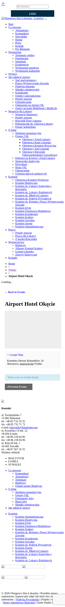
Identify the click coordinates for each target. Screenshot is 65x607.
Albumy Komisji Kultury (29, 248)
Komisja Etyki (23, 207)
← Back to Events (15, 292)
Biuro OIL (21, 167)
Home (11, 263)
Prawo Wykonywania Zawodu (32, 83)
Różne (18, 39)
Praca (18, 42)
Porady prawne (23, 98)
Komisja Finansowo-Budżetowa (33, 211)
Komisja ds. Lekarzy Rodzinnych (33, 192)
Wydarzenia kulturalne (27, 70)
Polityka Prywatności (27, 599)
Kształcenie (21, 92)
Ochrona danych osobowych (31, 173)
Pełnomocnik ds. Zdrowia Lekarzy (34, 123)
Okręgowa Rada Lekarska (36, 142)
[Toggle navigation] (45, 19)
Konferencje (22, 64)
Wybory (12, 74)
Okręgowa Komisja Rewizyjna (39, 145)
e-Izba (32, 13)
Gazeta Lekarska (24, 251)
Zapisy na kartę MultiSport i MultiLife (36, 108)
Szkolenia (20, 61)
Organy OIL (22, 136)
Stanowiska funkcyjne (27, 161)
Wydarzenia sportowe (27, 67)
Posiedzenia (21, 58)
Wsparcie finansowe (26, 114)
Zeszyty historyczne (26, 254)
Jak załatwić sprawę (19, 77)
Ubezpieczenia (23, 102)
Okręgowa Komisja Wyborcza (32, 179)
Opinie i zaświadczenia (28, 95)
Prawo (11, 229)
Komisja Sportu (23, 223)
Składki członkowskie (27, 89)
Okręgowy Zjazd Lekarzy (36, 139)
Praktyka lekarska (25, 86)
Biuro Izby (21, 501)
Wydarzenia (14, 52)
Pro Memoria (22, 49)
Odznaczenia (22, 170)
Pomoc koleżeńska (25, 126)
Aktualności (21, 30)
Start (10, 24)
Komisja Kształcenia (26, 214)
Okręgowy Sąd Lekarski (35, 148)
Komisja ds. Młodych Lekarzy (32, 195)
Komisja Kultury (24, 217)
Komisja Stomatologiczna (29, 226)
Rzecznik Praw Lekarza (28, 120)
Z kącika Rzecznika (26, 239)
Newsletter (21, 36)
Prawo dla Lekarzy (25, 235)
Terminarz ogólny (25, 55)
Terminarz (20, 479)
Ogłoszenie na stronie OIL (29, 105)
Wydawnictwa (16, 242)
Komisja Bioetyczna (26, 183)
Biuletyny (20, 245)
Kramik (19, 45)
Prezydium (21, 164)
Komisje (13, 176)
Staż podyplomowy (26, 80)
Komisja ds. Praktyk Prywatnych (33, 198)
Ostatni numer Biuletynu (28, 485)
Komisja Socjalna (24, 220)
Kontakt (12, 257)
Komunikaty (22, 33)
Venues (12, 269)
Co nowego (14, 27)
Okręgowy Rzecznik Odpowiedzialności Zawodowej (39, 153)
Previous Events (17, 386)
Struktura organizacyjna (28, 133)
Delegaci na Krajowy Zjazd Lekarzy (35, 158)
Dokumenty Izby (24, 498)
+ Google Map (15, 354)
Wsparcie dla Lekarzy (20, 111)
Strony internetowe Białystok (19, 602)
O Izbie (12, 130)
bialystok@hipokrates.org (24, 427)
